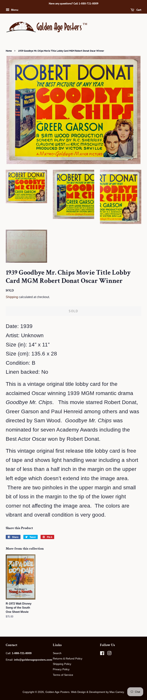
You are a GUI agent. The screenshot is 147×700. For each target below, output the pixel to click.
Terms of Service (63, 674)
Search (57, 653)
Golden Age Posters (57, 691)
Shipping (12, 297)
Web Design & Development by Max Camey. (98, 691)
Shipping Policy (62, 663)
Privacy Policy (61, 669)
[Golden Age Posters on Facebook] (102, 653)
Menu (14, 9)
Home (9, 50)
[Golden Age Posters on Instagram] (109, 653)
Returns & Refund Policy (67, 658)
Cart (138, 10)
